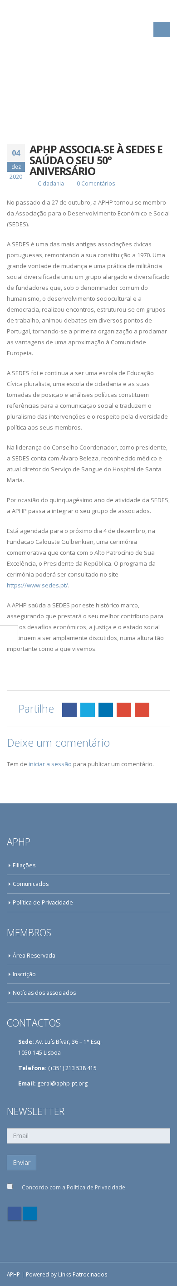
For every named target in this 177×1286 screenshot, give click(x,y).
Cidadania (51, 183)
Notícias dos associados (44, 993)
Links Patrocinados (83, 1274)
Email (142, 710)
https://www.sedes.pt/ (37, 585)
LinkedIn (105, 710)
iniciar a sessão (50, 764)
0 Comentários (96, 183)
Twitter (87, 710)
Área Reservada (34, 955)
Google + (124, 710)
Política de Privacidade (43, 902)
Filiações (24, 865)
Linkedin (30, 1213)
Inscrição (24, 974)
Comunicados (31, 884)
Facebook (69, 710)
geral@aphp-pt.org (62, 1083)
